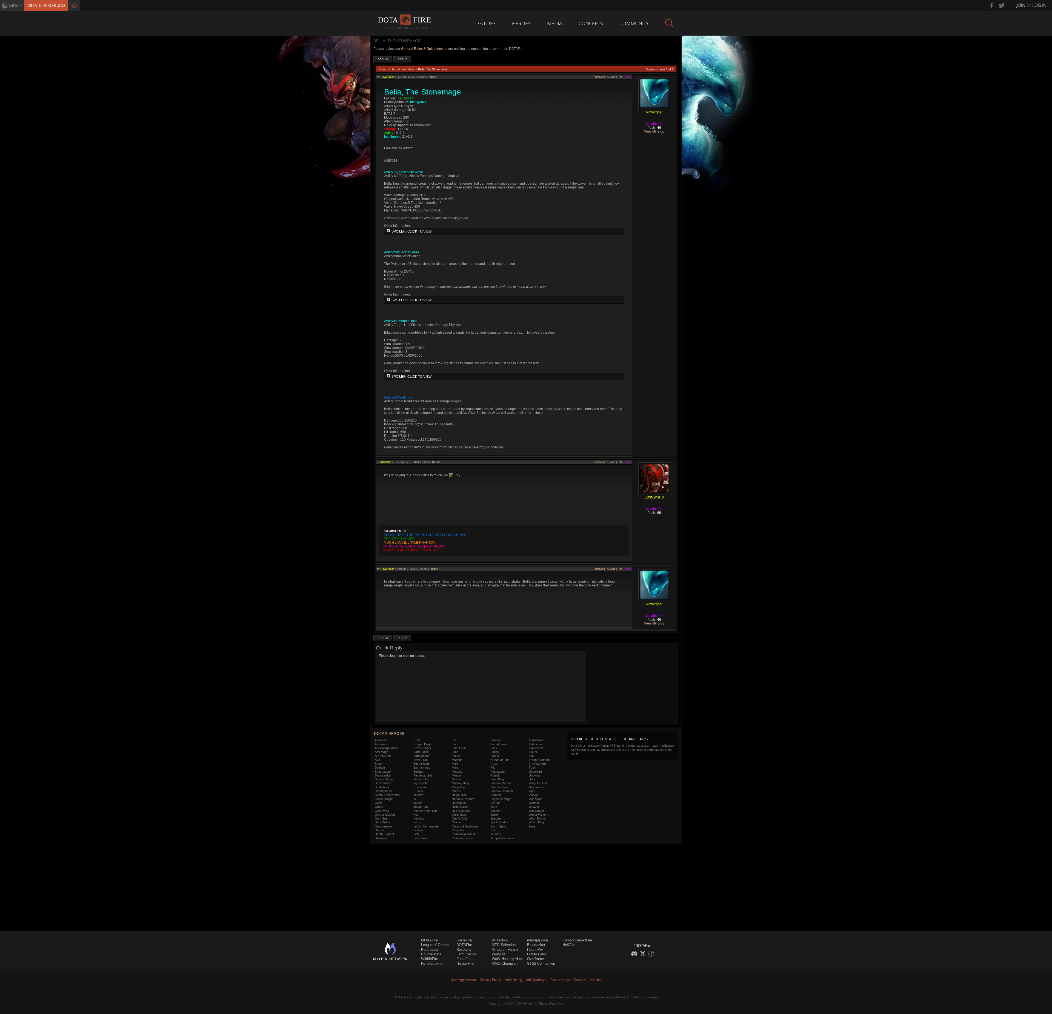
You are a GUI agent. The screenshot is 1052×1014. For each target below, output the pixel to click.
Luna (455, 752)
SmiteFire (464, 940)
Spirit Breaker (499, 822)
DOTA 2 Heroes (389, 733)
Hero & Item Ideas (403, 69)
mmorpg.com (537, 940)
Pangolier (458, 830)
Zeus (532, 826)
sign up (408, 656)
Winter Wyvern (538, 814)
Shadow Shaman (501, 791)
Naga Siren (459, 795)
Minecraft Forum (505, 949)
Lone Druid (459, 748)
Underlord (535, 771)
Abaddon (381, 740)
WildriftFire (429, 959)
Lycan (456, 755)
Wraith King (536, 822)
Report (432, 76)
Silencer (495, 795)
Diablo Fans (536, 954)
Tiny (456, 475)
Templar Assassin (502, 838)
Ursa (532, 779)
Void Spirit (535, 799)
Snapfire (495, 810)
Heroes (521, 23)
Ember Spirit (421, 763)
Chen (378, 802)
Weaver (534, 806)
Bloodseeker (383, 775)
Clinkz (379, 806)
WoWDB (498, 954)
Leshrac (418, 830)
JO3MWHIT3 (388, 461)
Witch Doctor (537, 818)
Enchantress (421, 767)
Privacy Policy (490, 979)
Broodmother (383, 791)
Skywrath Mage (500, 799)
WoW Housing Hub (507, 959)
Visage (533, 795)
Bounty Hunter (384, 779)
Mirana (456, 779)
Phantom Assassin (464, 834)
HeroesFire (465, 963)
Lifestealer (420, 838)
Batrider (380, 767)
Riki (492, 767)
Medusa (457, 771)
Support (580, 979)
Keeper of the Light (425, 810)
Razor (494, 763)
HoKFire (568, 945)
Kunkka (418, 818)
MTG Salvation (504, 945)
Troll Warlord (537, 763)
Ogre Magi (459, 814)
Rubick (495, 775)
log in (394, 656)
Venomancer (537, 787)
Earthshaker (421, 755)
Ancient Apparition (386, 748)
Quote (611, 76)
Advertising (513, 979)
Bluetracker (536, 945)
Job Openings (536, 979)
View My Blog (654, 131)
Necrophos (459, 802)
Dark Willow (382, 822)
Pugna (494, 755)
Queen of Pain (499, 759)
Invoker (418, 795)
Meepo (456, 775)
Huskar (418, 791)
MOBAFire (429, 940)
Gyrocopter (421, 783)
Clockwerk (382, 810)
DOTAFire (464, 945)
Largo (417, 822)
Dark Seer (381, 818)
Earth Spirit (420, 752)
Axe (377, 759)
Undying (534, 775)
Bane (378, 763)
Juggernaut (420, 806)
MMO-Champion (505, 963)
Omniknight (459, 818)
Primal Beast (498, 744)
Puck (493, 748)
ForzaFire (463, 959)
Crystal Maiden (385, 814)
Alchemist (381, 744)
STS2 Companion (541, 963)
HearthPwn (535, 949)
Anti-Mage (381, 752)
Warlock (534, 802)
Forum (383, 59)
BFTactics (500, 940)
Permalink (599, 76)
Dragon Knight (422, 744)
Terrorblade (536, 740)
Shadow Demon (500, 783)
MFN (13, 6)
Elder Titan (420, 759)
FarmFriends (466, 954)
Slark (493, 806)
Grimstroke (420, 779)
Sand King (497, 779)
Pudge (494, 752)
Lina (454, 740)
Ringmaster (498, 771)
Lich (416, 834)
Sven (493, 830)
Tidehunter (536, 744)
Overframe (535, 959)
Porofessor (429, 949)
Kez (416, 814)
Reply (402, 59)
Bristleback (382, 787)
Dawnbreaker (384, 826)
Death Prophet (384, 834)
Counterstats (431, 954)
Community (634, 23)
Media (554, 23)
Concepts (591, 23)
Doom (417, 740)
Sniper (494, 814)
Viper (532, 791)
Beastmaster (383, 771)
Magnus (457, 759)
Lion (454, 744)
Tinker (533, 752)
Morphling (458, 787)
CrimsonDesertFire (577, 940)
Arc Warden (383, 755)
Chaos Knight (384, 799)
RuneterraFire (431, 963)
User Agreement (463, 979)
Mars (455, 767)
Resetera (463, 949)
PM (620, 76)
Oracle (456, 822)
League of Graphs (435, 945)
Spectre (495, 818)
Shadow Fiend (499, 787)
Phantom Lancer (463, 838)
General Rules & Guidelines (422, 49)
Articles (596, 979)
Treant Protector (540, 759)
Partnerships (560, 979)
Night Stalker (460, 806)
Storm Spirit (498, 826)
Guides (487, 23)
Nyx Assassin (461, 810)
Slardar (495, 802)
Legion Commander (426, 826)
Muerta (456, 791)
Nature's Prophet (463, 799)
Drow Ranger (422, 748)
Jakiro (417, 802)
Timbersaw (536, 748)
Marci (455, 763)
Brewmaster (383, 783)
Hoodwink (420, 787)
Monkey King (460, 783)
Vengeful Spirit (538, 783)
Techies (495, 834)
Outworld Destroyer (465, 826)
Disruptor (381, 838)
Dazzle (379, 830)
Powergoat (387, 76)
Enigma (418, 771)
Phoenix (495, 740)
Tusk (532, 767)
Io (414, 799)
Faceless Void (422, 775)
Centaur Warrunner (388, 795)
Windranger (536, 810)
